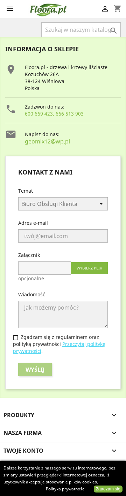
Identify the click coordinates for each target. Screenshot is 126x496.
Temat (25, 190)
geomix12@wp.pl (47, 141)
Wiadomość (31, 294)
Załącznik (29, 255)
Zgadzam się (108, 489)
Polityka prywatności (65, 489)
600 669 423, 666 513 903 (54, 113)
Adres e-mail (33, 223)
